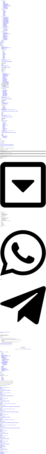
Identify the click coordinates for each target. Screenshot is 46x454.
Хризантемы (4, 12)
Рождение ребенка (5, 36)
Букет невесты (4, 37)
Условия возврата (5, 6)
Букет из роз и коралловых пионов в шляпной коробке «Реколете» (9, 411)
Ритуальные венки (5, 39)
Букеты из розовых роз (5, 22)
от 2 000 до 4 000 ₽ (5, 28)
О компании (4, 1)
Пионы (4, 10)
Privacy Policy (8, 384)
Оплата (4, 2)
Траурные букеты (5, 38)
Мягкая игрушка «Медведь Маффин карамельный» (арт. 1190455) (9, 422)
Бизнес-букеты (4, 34)
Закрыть (1, 351)
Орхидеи (4, 15)
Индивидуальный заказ (5, 8)
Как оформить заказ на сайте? (6, 5)
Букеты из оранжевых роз (6, 21)
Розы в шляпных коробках (6, 27)
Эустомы (4, 13)
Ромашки (4, 11)
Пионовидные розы (5, 25)
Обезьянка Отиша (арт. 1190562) (4, 438)
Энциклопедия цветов (5, 7)
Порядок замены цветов (5, 4)
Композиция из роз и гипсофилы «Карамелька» (6, 395)
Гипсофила (4, 14)
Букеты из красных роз (5, 20)
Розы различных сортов (5, 23)
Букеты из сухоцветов (5, 361)
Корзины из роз (5, 26)
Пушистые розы (5, 24)
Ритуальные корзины (5, 364)
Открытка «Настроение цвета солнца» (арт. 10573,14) (9, 132)
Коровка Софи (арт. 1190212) (4, 433)
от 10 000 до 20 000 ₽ (5, 30)
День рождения (5, 32)
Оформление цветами (5, 3)
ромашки (2, 378)
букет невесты (3, 379)
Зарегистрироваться (2, 374)
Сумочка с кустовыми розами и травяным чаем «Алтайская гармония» (10, 406)
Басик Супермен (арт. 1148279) (6, 67)
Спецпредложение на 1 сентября (6, 33)
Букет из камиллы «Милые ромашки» (7, 61)
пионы (2, 377)
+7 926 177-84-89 (2, 140)
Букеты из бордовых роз (5, 18)
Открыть (2, 64)
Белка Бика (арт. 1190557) (3, 449)
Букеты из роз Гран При (5, 19)
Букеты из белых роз (5, 17)
